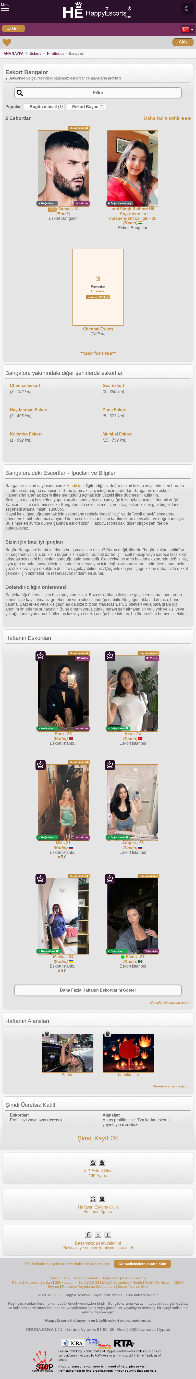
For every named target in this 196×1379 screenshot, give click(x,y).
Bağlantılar (110, 1278)
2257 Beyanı (65, 1282)
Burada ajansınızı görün (172, 1086)
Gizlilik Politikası (157, 1282)
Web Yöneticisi (134, 1278)
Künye (17, 1282)
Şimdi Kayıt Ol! (98, 1138)
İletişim (78, 1278)
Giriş (183, 42)
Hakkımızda (59, 1278)
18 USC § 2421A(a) (94, 1282)
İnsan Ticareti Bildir (133, 1286)
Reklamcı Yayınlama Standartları (88, 1286)
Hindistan (55, 53)
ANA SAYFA (13, 53)
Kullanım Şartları (38, 1282)
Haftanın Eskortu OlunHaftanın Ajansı (98, 1209)
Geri (15, 28)
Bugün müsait (46, 107)
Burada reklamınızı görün (170, 1002)
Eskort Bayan (88, 107)
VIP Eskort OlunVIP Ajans (98, 1173)
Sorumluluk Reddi (127, 1282)
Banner (93, 1278)
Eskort (35, 53)
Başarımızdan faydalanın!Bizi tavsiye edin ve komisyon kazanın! (98, 1245)
